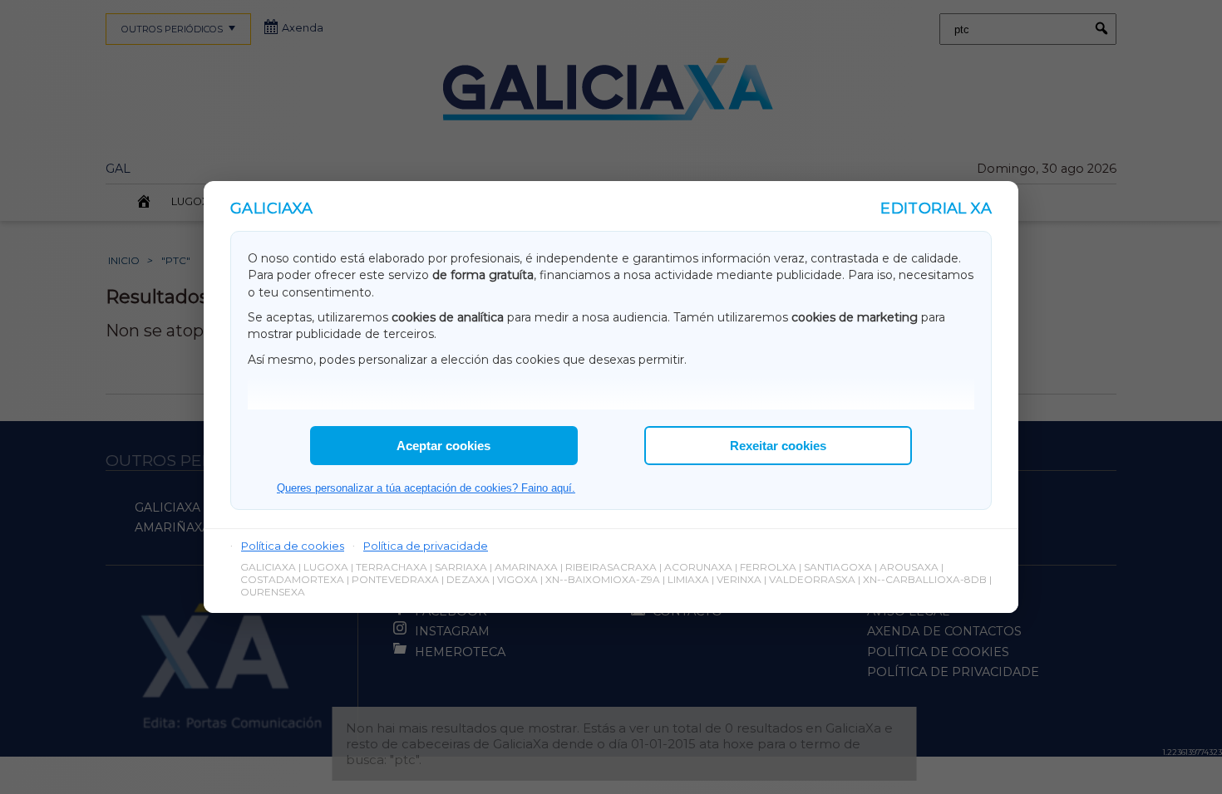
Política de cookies (292, 545)
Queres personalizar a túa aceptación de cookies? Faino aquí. (426, 488)
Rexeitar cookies (778, 446)
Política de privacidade (425, 545)
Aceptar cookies (443, 446)
